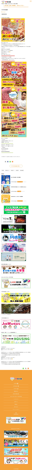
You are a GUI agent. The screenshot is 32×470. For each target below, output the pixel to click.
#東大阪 (2, 353)
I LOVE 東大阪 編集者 (15, 166)
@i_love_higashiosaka (4, 148)
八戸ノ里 (4, 11)
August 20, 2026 (17, 364)
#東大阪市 (5, 353)
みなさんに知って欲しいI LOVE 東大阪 (16, 396)
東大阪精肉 (22, 170)
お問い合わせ (16, 406)
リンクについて (16, 399)
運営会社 (16, 404)
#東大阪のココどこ (23, 352)
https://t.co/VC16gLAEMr (16, 361)
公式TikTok (15, 388)
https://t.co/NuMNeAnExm (16, 352)
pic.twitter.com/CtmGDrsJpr (16, 353)
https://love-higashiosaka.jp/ (5, 151)
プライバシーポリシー (16, 409)
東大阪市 (17, 170)
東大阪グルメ (7, 170)
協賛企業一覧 (16, 391)
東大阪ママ (12, 170)
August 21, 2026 (17, 354)
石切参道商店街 (16, 414)
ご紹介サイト (16, 401)
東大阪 (3, 170)
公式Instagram (15, 386)
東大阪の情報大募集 (16, 393)
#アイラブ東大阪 (9, 353)
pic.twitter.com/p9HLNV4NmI (16, 362)
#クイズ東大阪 (28, 352)
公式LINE (15, 383)
